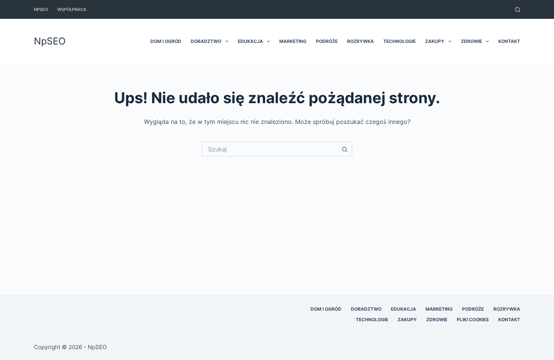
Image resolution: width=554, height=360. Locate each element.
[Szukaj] (517, 9)
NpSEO (41, 9)
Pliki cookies (473, 319)
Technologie (399, 41)
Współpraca (71, 9)
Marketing (292, 41)
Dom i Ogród (165, 41)
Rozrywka (360, 41)
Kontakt (509, 41)
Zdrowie (471, 41)
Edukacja (250, 41)
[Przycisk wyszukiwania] (344, 149)
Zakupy (434, 41)
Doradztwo (206, 41)
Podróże (327, 41)
